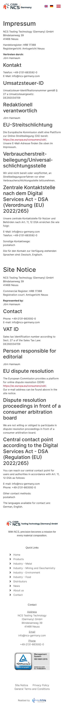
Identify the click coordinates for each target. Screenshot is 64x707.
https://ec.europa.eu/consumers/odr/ (24, 139)
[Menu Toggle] (58, 6)
